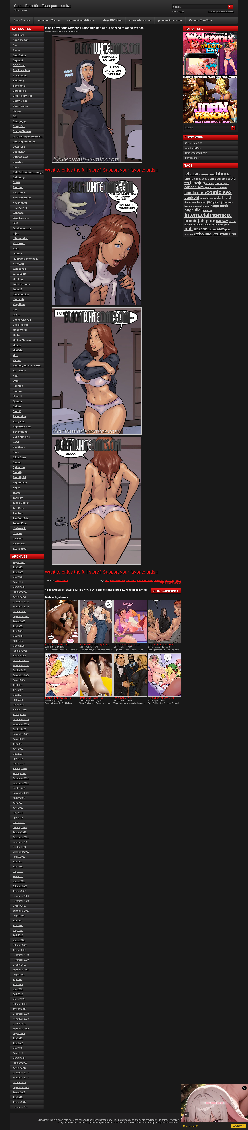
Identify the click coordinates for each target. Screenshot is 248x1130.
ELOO (16, 182)
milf (188, 228)
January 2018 (19, 1068)
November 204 (20, 1107)
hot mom (205, 206)
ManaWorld (20, 329)
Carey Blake (20, 100)
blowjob (197, 183)
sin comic (169, 580)
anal (212, 174)
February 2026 (20, 592)
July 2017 (17, 1097)
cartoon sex (124, 650)
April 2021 (18, 876)
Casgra (17, 111)
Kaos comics (21, 294)
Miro (15, 355)
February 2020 (20, 945)
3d (186, 174)
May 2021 (18, 871)
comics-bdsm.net (140, 20)
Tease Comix (21, 502)
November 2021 (21, 842)
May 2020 (18, 930)
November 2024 (21, 665)
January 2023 (19, 773)
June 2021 (18, 866)
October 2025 (19, 611)
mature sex (210, 225)
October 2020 (19, 906)
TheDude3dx (21, 518)
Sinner (17, 462)
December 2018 (21, 1014)
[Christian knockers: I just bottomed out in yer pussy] (62, 621)
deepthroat (190, 202)
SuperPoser (20, 482)
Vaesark (17, 533)
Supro (16, 487)
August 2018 (19, 1033)
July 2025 (17, 626)
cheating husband (137, 703)
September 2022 (21, 793)
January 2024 (19, 714)
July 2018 (17, 1038)
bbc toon (106, 703)
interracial (197, 215)
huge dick (193, 210)
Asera (16, 50)
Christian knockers (59, 650)
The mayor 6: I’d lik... (123, 698)
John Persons (21, 284)
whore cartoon (174, 583)
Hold (16, 248)
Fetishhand (20, 202)
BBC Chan (19, 65)
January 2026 (19, 597)
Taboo (17, 492)
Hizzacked (19, 243)
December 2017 (21, 1072)
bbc (107, 580)
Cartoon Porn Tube (201, 20)
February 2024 (20, 709)
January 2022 (19, 832)
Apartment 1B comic (162, 650)
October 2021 (19, 847)
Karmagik (18, 299)
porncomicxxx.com (170, 20)
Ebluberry (19, 177)
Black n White (61, 580)
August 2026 (19, 562)
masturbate (189, 225)
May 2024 (18, 695)
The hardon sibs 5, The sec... (127, 644)
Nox (15, 375)
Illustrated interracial (25, 258)
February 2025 (20, 651)
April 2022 (18, 817)
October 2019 (19, 965)
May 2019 (18, 989)
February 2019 (20, 1004)
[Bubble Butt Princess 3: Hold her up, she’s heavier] (62, 675)
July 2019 (17, 979)
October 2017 (19, 1082)
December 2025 (21, 601)
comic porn (195, 192)
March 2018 (19, 1058)
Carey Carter (20, 105)
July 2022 (17, 803)
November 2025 (21, 606)
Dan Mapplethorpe (24, 141)
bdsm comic (201, 179)
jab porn (207, 220)
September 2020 (21, 911)
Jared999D (19, 273)
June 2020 (18, 925)
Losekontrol (20, 324)
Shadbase (19, 446)
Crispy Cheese (22, 131)
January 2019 (19, 1009)
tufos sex (188, 234)
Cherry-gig (19, 121)
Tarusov (18, 497)
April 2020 (18, 935)
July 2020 (17, 920)
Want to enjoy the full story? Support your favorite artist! (101, 169)
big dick (226, 179)
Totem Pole (20, 523)
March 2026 (19, 587)
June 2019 (18, 984)
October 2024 (19, 670)
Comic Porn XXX (193, 143)
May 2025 (18, 636)
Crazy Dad (19, 126)
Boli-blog (18, 80)
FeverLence (20, 207)
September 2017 (21, 1087)
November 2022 (21, 783)
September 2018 (21, 1028)
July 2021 (17, 861)
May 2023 (18, 754)
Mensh (17, 345)
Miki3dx (17, 350)
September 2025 (21, 616)
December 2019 (21, 955)
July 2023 (17, 744)
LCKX (16, 314)
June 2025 (18, 631)
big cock (215, 178)
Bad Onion (19, 55)
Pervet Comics (192, 158)
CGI (15, 116)
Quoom (17, 401)
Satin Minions (21, 436)
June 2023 (18, 749)
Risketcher (19, 416)
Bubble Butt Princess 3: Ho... (59, 698)
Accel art (18, 34)
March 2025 (19, 646)
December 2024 (21, 660)
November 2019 (21, 960)
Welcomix (19, 543)
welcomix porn (207, 233)
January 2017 (19, 1102)
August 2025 (19, 621)
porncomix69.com (48, 20)
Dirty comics (20, 156)
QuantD (17, 396)
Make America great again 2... (94, 644)
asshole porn (99, 650)
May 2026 (18, 577)
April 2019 (18, 994)
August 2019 (19, 974)
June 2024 (18, 690)
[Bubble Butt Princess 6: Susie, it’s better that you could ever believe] (164, 675)
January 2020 (19, 950)
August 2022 (19, 798)
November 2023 (21, 724)
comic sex (131, 580)
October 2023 (19, 729)
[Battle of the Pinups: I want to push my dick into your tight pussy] (96, 675)
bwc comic (123, 703)
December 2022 (21, 778)
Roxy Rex (19, 421)
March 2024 (19, 704)
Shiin (16, 452)
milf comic (200, 229)
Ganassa (18, 212)
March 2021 (19, 881)
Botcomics (19, 90)
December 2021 (21, 837)
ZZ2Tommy (19, 548)
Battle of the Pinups (93, 703)
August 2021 (19, 857)
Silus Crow (19, 457)
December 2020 (21, 896)
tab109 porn (224, 229)
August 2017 (19, 1092)
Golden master (22, 228)
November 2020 (21, 901)
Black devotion (117, 580)
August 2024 (19, 680)
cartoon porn (222, 183)
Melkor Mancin (22, 340)
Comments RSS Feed (225, 11)
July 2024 (17, 685)
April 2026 (18, 582)
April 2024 (18, 700)
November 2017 (21, 1077)
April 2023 (18, 758)
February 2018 (20, 1063)
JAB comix (19, 268)
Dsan (16, 167)
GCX (15, 223)
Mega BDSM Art (112, 20)
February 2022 (20, 827)
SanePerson (20, 431)
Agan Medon (21, 39)
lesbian (232, 221)
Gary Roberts (21, 217)
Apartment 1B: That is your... (161, 644)
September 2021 (21, 852)
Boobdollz (19, 85)
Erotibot (18, 187)
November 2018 (21, 1019)
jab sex (222, 221)
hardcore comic (192, 206)
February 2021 (20, 886)
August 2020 (19, 915)
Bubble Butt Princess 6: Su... (161, 698)
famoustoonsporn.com (196, 153)
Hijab (16, 233)
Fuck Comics (22, 20)
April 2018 (18, 1053)
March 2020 (19, 940)
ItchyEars (18, 263)
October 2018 (19, 1023)
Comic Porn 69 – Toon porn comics (42, 6)
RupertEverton (22, 426)
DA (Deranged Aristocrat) (28, 136)
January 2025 (19, 655)
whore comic (228, 233)
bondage (209, 183)
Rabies (17, 406)
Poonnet (18, 390)
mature (199, 224)
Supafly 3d (19, 477)
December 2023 (21, 719)
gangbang (214, 202)
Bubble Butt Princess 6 (163, 703)
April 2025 (18, 641)
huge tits (207, 210)
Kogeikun (19, 304)
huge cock (219, 206)
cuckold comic (208, 198)
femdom (201, 202)
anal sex (88, 650)
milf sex (212, 229)
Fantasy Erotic (22, 197)
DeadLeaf (19, 151)
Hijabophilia (20, 238)
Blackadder (20, 75)
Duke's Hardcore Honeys (28, 172)
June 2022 (18, 808)
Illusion (17, 253)
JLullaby (18, 279)
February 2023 (20, 768)
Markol (17, 334)
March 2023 (19, 763)
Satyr (16, 441)
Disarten (18, 161)
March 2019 (19, 999)
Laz (15, 309)
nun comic (159, 580)
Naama (17, 360)
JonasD (17, 289)
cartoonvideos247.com (81, 20)
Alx (15, 44)
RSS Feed (212, 11)
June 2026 (18, 572)
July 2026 (17, 567)
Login (182, 11)
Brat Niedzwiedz (22, 95)
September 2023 (21, 734)
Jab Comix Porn (193, 148)
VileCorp (18, 538)
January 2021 (19, 891)
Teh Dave (18, 507)
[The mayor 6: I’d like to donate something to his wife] (130, 675)
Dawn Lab (19, 146)
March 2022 (19, 822)
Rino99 (17, 411)
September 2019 (21, 969)
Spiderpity (19, 467)
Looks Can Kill (22, 319)
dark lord (224, 198)
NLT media (19, 370)
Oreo (16, 380)
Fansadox (19, 192)
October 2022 (19, 788)
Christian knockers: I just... (58, 644)
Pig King (18, 385)
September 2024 (21, 675)
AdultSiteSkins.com (179, 1122)
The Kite (18, 513)
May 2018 (18, 1048)
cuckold (191, 197)
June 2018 (18, 1043)
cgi (205, 187)
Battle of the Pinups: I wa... (92, 698)
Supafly (17, 472)
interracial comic (145, 580)
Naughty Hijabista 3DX (26, 365)
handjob (228, 202)
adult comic (56, 703)
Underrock (19, 528)
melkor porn (222, 224)
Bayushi (18, 60)
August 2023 (19, 739)
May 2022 (18, 812)
